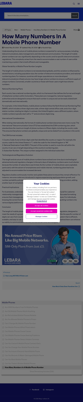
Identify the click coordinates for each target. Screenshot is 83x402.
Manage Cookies (41, 216)
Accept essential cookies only (41, 211)
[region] (41, 201)
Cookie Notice (42, 201)
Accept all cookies (41, 205)
